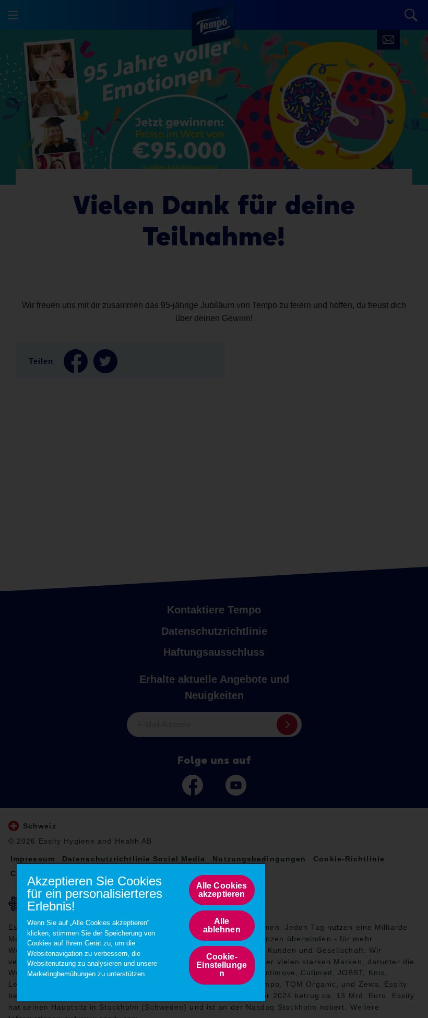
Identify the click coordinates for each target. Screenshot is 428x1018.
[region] (141, 932)
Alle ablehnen (222, 925)
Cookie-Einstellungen (221, 965)
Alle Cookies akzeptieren (221, 889)
